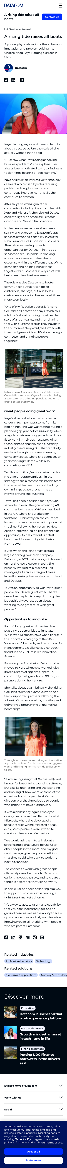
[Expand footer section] (61, 1085)
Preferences (33, 1160)
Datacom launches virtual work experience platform (41, 1016)
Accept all (33, 1151)
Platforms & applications (21, 975)
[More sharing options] (22, 80)
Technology (43, 961)
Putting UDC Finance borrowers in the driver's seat (40, 1059)
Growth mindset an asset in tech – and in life (40, 1036)
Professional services (19, 961)
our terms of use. (52, 1142)
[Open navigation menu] (60, 5)
